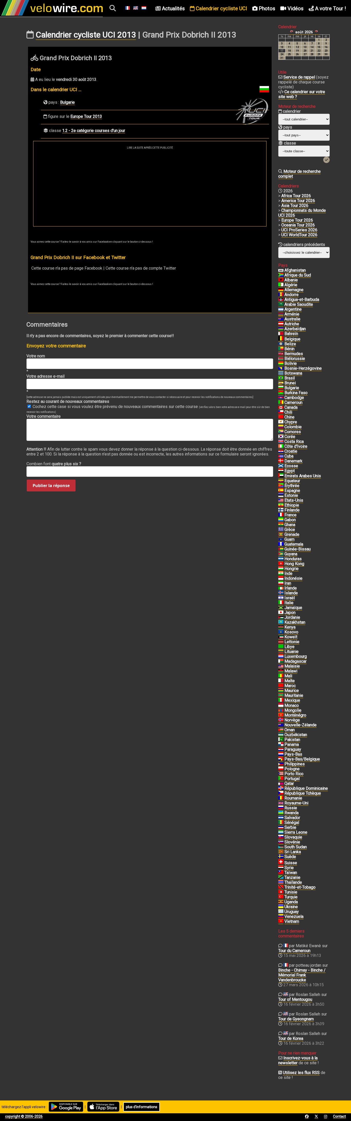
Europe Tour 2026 (297, 220)
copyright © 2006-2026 (24, 1116)
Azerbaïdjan (295, 328)
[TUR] (280, 897)
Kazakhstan (294, 622)
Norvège (292, 720)
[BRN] (280, 333)
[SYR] (280, 867)
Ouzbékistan (295, 734)
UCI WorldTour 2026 (299, 234)
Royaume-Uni (296, 803)
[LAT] (280, 641)
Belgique (292, 339)
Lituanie (291, 651)
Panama (291, 744)
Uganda (291, 901)
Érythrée (291, 485)
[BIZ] (280, 344)
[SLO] (280, 842)
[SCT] (280, 466)
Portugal (292, 778)
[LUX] (280, 656)
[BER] (280, 353)
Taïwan (290, 872)
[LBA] (280, 646)
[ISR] (280, 598)
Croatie (290, 451)
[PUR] (280, 773)
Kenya (289, 627)
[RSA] (280, 275)
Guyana (290, 554)
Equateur (292, 480)
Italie (288, 602)
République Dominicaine (306, 788)
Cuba (288, 456)
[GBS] (280, 549)
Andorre (291, 294)
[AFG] (280, 270)
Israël (289, 597)
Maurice (291, 690)
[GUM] (280, 539)
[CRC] (280, 441)
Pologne (292, 768)
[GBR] (280, 803)
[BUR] (280, 392)
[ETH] (280, 505)
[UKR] (280, 906)
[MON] (280, 705)
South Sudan (295, 846)
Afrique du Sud (297, 275)
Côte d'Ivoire (295, 446)
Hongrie (291, 568)
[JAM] (280, 607)
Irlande (290, 588)
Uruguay (291, 911)
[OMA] (280, 730)
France (290, 514)
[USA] (280, 500)
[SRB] (280, 827)
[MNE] (280, 715)
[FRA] (280, 515)
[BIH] (280, 368)
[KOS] (280, 632)
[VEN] (280, 916)
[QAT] (280, 783)
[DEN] (280, 461)
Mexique (292, 700)
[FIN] (280, 510)
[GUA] (280, 544)
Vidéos (294, 8)
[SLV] (280, 817)
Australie (292, 319)
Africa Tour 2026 (296, 195)
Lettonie (291, 641)
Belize (290, 343)
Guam (289, 539)
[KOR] (280, 436)
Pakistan (292, 739)
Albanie (291, 280)
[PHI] (280, 764)
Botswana (293, 373)
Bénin (289, 348)
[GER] (280, 289)
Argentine (293, 309)
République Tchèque (302, 793)
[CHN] (280, 417)
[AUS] (280, 319)
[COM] (280, 431)
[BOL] (280, 363)
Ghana (289, 524)
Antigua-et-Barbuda (301, 299)
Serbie (290, 827)
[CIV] (280, 446)
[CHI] (280, 412)
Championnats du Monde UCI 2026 (302, 213)
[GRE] (280, 529)
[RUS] (280, 808)
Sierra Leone (295, 832)
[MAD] (280, 661)
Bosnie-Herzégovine (303, 368)
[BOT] (280, 373)
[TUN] (280, 892)
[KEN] (280, 627)
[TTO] (280, 887)
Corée (289, 436)
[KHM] (280, 397)
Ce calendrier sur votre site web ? (301, 94)
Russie (290, 807)
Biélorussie (294, 358)
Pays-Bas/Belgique (302, 759)
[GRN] (280, 534)
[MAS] (280, 666)
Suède (290, 856)
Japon (289, 612)
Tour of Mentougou (295, 999)
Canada (291, 407)
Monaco (291, 705)
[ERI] (280, 485)
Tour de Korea (290, 1038)
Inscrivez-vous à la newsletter (298, 1060)
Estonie (291, 495)
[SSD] (280, 847)
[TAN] (280, 877)
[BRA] (280, 378)
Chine (289, 417)
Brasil (289, 378)
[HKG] (280, 563)
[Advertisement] (150, 188)
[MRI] (280, 690)
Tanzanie (292, 877)
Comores (292, 431)
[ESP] (280, 490)
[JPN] (280, 612)
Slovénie (292, 842)
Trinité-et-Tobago (300, 887)
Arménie (291, 314)
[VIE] (280, 921)
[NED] (280, 754)
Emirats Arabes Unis (302, 475)
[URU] (280, 911)
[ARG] (280, 309)
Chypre (290, 422)
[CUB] (280, 456)
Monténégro (295, 715)
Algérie (290, 284)
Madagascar (295, 661)
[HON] (280, 559)
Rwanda (291, 812)
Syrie (289, 867)
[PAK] (280, 739)
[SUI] (280, 863)
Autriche (291, 323)
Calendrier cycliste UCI (221, 8)
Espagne (292, 490)
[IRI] (280, 583)
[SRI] (280, 851)
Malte (289, 680)
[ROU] (280, 798)
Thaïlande (293, 882)
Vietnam (291, 921)
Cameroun (293, 402)
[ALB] (280, 280)
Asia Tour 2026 (294, 205)
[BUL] (280, 388)
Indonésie (293, 578)
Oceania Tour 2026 (298, 225)
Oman (289, 729)
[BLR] (280, 358)
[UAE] (280, 476)
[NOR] (280, 720)
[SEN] (280, 822)
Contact (339, 1116)
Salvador (292, 817)
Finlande (292, 510)
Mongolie (292, 710)
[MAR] (280, 685)
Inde (288, 573)
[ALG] (280, 285)
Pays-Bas (293, 754)
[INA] (280, 578)
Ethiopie (291, 505)
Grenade (291, 534)
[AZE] (280, 328)
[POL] (280, 769)
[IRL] (280, 588)
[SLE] (280, 832)
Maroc (290, 685)
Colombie (293, 426)
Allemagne (293, 289)
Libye (289, 646)
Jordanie (292, 617)
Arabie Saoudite (298, 304)
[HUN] (280, 568)
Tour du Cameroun (294, 950)
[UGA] (280, 902)
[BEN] (280, 349)
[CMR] (280, 402)
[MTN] (280, 695)
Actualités (173, 8)
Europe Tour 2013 (86, 116)
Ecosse (291, 465)
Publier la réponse (51, 485)
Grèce (289, 529)
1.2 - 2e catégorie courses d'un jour (93, 130)
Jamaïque (293, 607)
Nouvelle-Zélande (300, 725)
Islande (291, 593)
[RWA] (280, 812)
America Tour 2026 (298, 200)
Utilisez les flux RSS (301, 1072)
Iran (287, 583)
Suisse (290, 862)
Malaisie (292, 666)
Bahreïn (291, 333)
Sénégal (291, 822)
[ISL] (280, 593)
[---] (280, 759)
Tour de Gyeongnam (296, 1018)
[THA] (280, 882)
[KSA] (280, 304)
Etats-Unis (293, 500)
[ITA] (280, 602)
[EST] (280, 495)
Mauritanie (293, 695)
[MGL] (280, 710)
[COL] (280, 427)
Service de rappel (299, 77)
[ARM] (280, 314)
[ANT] (280, 299)
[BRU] (280, 383)
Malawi (290, 671)
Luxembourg (295, 656)
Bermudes (293, 353)
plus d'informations (141, 1107)
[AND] (280, 294)
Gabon (290, 519)
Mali (288, 675)
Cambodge (294, 397)
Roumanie (293, 798)
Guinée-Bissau (297, 549)
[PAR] (280, 749)
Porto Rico (293, 773)
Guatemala (293, 544)
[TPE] (280, 872)
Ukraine (291, 906)
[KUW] (280, 637)
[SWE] (280, 856)
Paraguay (292, 749)
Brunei (290, 383)
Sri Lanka (292, 851)
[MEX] (280, 700)
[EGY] (280, 470)
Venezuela (293, 916)
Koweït (290, 636)
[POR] (280, 778)
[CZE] (280, 793)
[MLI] (280, 676)
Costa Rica (294, 441)
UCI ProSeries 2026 (299, 229)
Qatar (289, 783)
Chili (288, 412)
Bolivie (290, 363)
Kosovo (291, 632)
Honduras (293, 558)
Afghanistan (295, 270)
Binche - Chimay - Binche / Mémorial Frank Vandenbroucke (302, 975)
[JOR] (280, 617)
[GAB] (280, 519)
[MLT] (280, 680)
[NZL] (280, 725)
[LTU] (280, 651)
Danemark (293, 461)
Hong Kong (294, 563)
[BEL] (280, 339)
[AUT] (280, 324)
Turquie (291, 897)
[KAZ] (280, 622)
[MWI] (280, 671)
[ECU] (280, 480)
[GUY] (280, 554)
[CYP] (280, 422)
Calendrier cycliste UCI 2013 (86, 35)
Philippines (294, 764)
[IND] (280, 573)
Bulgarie (67, 102)
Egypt (289, 470)
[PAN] (280, 744)
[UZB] (280, 734)
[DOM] (280, 788)
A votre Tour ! (330, 8)
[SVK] (280, 837)
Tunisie (290, 892)
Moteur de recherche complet (299, 174)
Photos (266, 8)
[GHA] (280, 524)
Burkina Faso (296, 392)
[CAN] (280, 407)
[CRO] (280, 451)
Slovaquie (293, 837)
